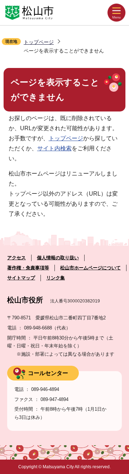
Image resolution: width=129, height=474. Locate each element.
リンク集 (55, 278)
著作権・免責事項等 (28, 267)
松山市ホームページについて (90, 267)
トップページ (39, 42)
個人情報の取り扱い (58, 257)
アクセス (16, 257)
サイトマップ (21, 278)
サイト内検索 (54, 148)
